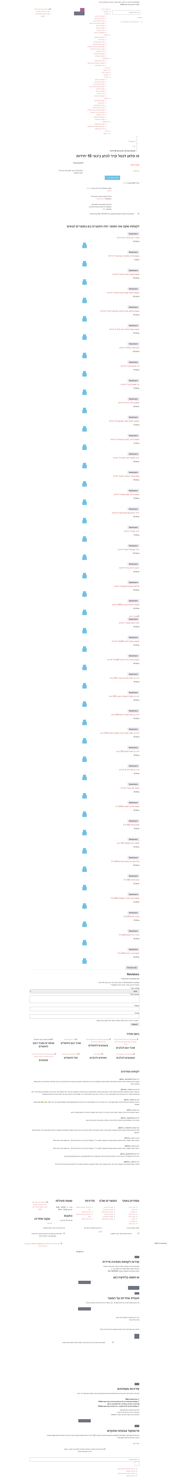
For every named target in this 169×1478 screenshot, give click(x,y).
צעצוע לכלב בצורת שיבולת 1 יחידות (125, 439)
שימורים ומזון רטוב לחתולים (96, 47)
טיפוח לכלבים (100, 25)
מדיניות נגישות (86, 1212)
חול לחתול (101, 40)
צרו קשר (105, 70)
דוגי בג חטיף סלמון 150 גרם (128, 751)
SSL (104, 209)
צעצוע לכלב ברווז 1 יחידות (128, 402)
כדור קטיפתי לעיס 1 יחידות (128, 549)
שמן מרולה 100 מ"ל (131, 825)
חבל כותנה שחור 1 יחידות (129, 623)
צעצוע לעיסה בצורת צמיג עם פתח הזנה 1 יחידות (119, 311)
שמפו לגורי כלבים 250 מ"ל (128, 953)
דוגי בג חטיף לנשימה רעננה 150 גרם (124, 696)
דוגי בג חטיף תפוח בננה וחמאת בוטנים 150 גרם (119, 733)
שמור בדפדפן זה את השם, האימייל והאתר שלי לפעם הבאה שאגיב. (117, 1020)
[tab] (132, 968)
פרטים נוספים (101, 199)
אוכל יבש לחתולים (71, 1043)
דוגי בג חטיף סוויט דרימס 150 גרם (125, 714)
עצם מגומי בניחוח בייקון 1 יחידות (126, 476)
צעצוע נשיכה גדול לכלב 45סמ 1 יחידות (123, 659)
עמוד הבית (105, 9)
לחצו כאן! (136, 1443)
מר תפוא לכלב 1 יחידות (130, 366)
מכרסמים (105, 58)
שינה (133, 146)
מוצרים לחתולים (108, 1210)
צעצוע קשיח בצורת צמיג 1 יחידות (125, 274)
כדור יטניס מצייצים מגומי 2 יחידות (125, 513)
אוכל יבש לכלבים (125, 1047)
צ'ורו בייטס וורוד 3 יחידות (129, 769)
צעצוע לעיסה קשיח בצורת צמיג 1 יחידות (123, 292)
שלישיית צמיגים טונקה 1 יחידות (126, 586)
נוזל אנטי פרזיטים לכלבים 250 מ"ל (125, 861)
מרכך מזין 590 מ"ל (131, 916)
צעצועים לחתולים (99, 54)
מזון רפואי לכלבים (99, 21)
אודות (106, 68)
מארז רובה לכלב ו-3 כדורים (128, 237)
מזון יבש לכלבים (99, 18)
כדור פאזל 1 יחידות (131, 531)
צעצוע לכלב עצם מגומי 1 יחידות (126, 494)
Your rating (134, 988)
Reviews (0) (132, 968)
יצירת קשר (132, 1214)
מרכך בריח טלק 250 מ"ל (129, 935)
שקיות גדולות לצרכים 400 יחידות (125, 604)
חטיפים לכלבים (100, 16)
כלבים (106, 14)
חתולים (106, 35)
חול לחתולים (71, 1057)
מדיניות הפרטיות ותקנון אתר (126, 1469)
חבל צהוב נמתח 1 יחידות (129, 347)
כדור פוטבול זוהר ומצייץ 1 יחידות (126, 458)
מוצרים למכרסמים (107, 1212)
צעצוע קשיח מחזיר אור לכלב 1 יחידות (124, 329)
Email (136, 1013)
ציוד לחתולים (100, 51)
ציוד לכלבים (101, 30)
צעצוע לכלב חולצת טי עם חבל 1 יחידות (123, 256)
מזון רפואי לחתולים (99, 44)
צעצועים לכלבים (99, 33)
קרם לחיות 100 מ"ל (131, 880)
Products (132, 141)
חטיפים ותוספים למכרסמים (96, 63)
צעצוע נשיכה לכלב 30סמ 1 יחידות (125, 641)
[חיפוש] (137, 1464)
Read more (133, 234)
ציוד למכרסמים (100, 65)
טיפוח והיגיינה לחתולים (97, 49)
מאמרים (132, 1212)
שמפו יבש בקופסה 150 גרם (128, 843)
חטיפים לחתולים (99, 37)
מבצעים (106, 11)
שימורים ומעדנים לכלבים (97, 23)
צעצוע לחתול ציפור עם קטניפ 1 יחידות (124, 421)
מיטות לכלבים (100, 28)
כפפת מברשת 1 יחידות (130, 788)
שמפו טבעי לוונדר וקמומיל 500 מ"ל (124, 898)
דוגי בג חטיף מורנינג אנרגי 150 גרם (124, 678)
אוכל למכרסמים (100, 61)
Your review (134, 994)
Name (136, 1006)
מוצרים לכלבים (108, 1207)
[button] (55, 170)
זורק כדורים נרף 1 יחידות (129, 568)
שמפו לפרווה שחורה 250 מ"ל (127, 806)
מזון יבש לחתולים (99, 42)
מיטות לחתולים (100, 56)
